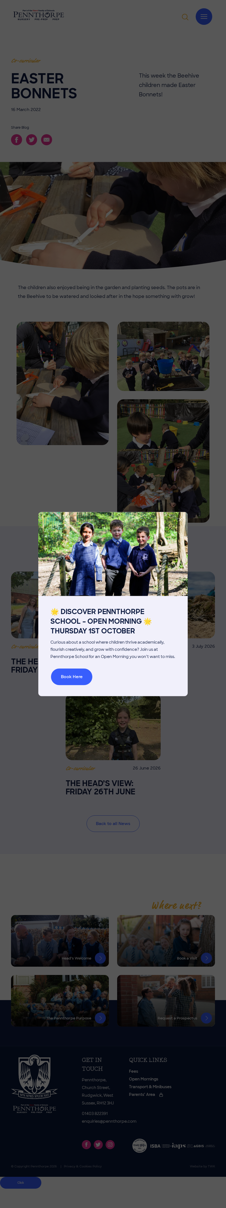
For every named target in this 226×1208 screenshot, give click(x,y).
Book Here (72, 677)
